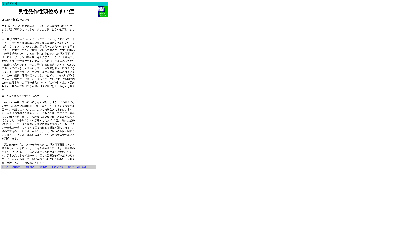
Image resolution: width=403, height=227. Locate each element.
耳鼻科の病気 (57, 167)
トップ (5, 167)
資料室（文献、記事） (78, 167)
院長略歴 (43, 167)
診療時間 (16, 167)
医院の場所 (30, 167)
